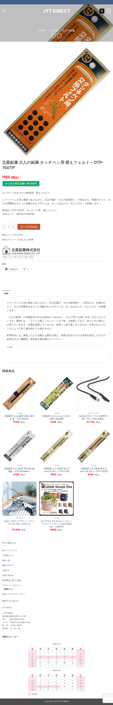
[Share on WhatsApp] (5, 256)
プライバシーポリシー (11, 585)
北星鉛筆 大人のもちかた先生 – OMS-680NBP (56, 417)
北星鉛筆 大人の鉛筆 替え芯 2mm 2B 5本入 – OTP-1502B (94, 470)
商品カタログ (8, 565)
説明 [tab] (7, 293)
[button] (4, 11)
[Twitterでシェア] (15, 256)
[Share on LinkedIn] (31, 256)
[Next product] (53, 35)
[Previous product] (59, 35)
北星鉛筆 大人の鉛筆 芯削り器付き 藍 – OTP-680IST (19, 417)
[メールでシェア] (20, 256)
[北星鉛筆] (21, 250)
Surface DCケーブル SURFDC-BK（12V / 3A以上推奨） (93, 417)
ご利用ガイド (8, 555)
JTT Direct (56, 11)
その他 (54, 30)
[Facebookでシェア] (10, 256)
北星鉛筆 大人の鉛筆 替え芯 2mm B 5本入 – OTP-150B (56, 470)
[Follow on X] (101, 11)
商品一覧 (6, 560)
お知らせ (6, 570)
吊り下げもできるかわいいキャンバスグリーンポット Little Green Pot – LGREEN (56, 524)
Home (42, 30)
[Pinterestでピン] (26, 256)
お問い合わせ (8, 575)
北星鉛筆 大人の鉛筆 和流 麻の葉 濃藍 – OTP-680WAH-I (19, 470)
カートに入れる (28, 226)
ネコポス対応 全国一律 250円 (21, 183)
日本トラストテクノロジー (13, 594)
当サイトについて (10, 550)
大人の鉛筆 (68, 30)
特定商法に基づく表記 (11, 580)
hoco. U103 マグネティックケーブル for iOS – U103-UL (19, 522)
